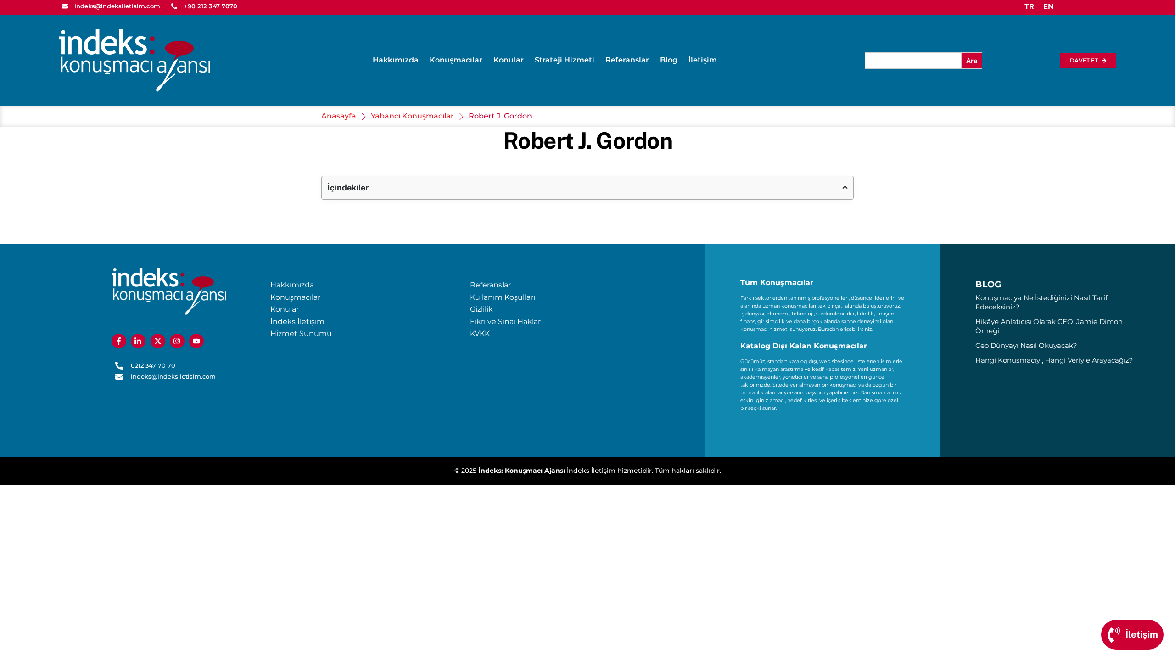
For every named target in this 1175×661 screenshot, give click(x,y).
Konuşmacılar (456, 60)
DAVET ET (1084, 60)
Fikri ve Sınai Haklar (505, 321)
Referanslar (627, 60)
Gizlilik (481, 309)
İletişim (702, 60)
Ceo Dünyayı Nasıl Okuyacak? (1026, 345)
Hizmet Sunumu (301, 333)
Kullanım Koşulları (502, 297)
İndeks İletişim (297, 321)
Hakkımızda (396, 60)
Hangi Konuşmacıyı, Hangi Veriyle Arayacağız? (1054, 360)
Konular (508, 60)
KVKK (480, 333)
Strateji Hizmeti (564, 60)
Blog (668, 60)
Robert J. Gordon (587, 140)
